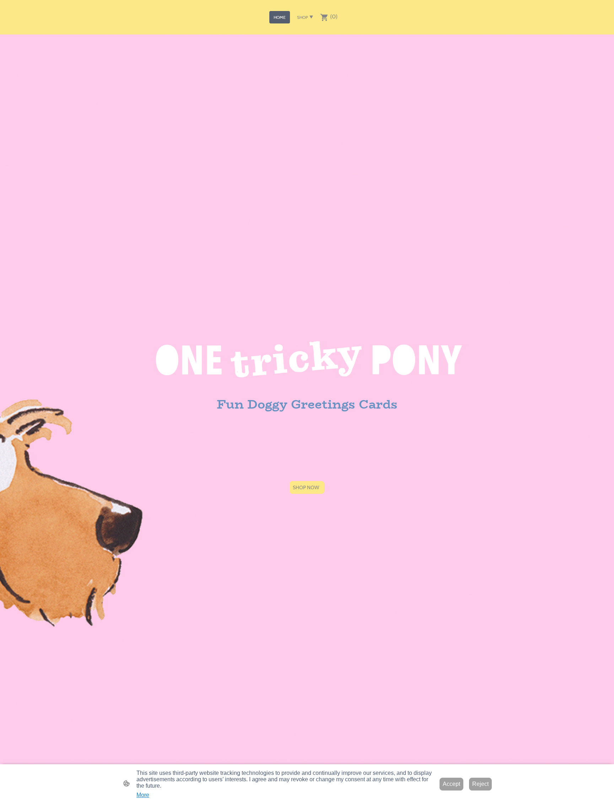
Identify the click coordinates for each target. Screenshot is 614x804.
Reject (480, 784)
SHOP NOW (307, 487)
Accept (451, 784)
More (142, 795)
